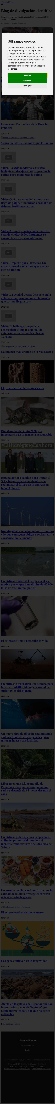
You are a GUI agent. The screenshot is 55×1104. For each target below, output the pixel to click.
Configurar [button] (27, 86)
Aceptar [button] (27, 75)
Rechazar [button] (27, 80)
